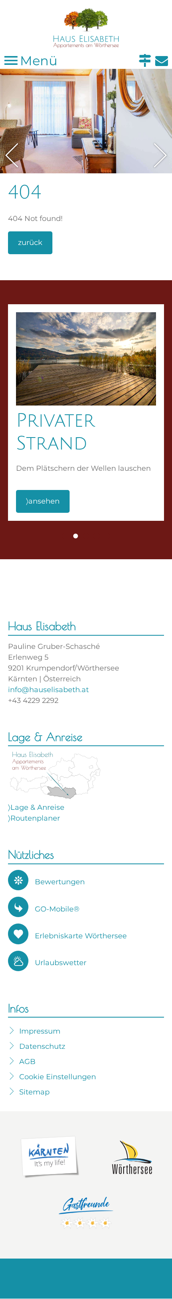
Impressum (39, 1031)
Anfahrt (144, 60)
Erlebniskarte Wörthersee (81, 936)
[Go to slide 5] (107, 536)
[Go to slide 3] (86, 536)
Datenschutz (42, 1046)
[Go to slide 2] (75, 536)
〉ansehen (43, 501)
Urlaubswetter (60, 962)
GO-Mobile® (57, 909)
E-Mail (161, 60)
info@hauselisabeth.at (48, 689)
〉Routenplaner (34, 818)
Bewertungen (60, 881)
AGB (27, 1061)
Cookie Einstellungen (57, 1076)
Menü (37, 60)
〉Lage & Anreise (36, 807)
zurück (30, 242)
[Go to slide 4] (96, 536)
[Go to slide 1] (65, 536)
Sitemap (34, 1092)
